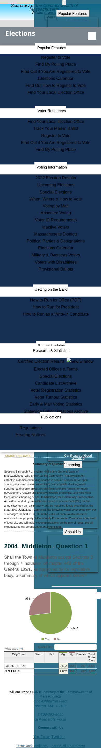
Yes (63, 654)
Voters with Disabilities (56, 262)
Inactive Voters (55, 227)
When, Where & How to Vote (56, 199)
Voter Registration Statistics (56, 390)
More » (53, 665)
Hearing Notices (30, 435)
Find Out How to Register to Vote (56, 85)
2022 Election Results (55, 178)
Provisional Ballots (56, 269)
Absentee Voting (56, 213)
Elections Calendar (55, 78)
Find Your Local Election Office (55, 92)
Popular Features (51, 48)
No (72, 654)
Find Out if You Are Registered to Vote (55, 71)
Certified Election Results (42, 361)
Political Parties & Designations (56, 241)
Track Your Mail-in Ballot (55, 128)
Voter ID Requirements (56, 220)
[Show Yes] (45, 639)
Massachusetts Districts (55, 234)
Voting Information (52, 167)
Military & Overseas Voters (56, 255)
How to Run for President (56, 307)
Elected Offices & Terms (56, 369)
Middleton (16, 665)
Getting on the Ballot (51, 289)
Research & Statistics (51, 350)
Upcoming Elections (55, 185)
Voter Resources (52, 110)
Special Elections (56, 192)
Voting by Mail (56, 206)
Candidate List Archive (55, 383)
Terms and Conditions (32, 746)
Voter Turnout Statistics (56, 397)
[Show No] (57, 639)
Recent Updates (51, 345)
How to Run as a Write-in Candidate (56, 314)
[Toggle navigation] (92, 36)
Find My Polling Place (55, 64)
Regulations (30, 428)
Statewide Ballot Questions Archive (56, 411)
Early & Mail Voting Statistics (56, 404)
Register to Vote (55, 57)
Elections (20, 33)
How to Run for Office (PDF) (55, 300)
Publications (51, 417)
